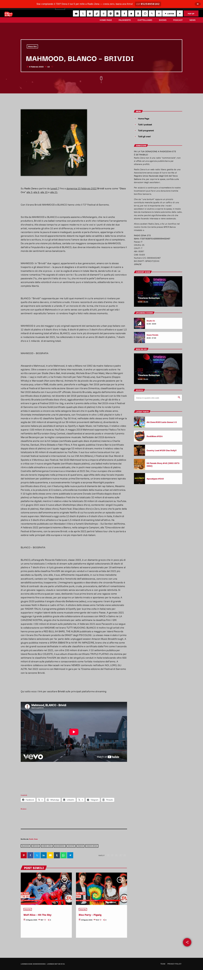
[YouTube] (76, 13)
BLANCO (25, 846)
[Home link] (8, 13)
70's (140, 293)
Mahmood (59, 846)
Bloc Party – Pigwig (90, 915)
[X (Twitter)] (83, 13)
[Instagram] (117, 13)
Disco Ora (32, 46)
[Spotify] (110, 13)
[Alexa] (145, 13)
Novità (71, 846)
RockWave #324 (155, 436)
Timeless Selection (149, 298)
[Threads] (104, 13)
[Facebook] (124, 13)
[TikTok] (97, 13)
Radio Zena (33, 839)
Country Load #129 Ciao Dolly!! (161, 450)
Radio (80, 846)
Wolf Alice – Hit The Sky (37, 915)
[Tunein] (90, 13)
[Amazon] (138, 13)
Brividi (36, 846)
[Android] (131, 13)
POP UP (191, 13)
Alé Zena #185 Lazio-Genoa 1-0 (162, 422)
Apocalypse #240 (155, 478)
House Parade (152, 335)
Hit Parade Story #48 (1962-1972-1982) (163, 464)
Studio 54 (151, 320)
